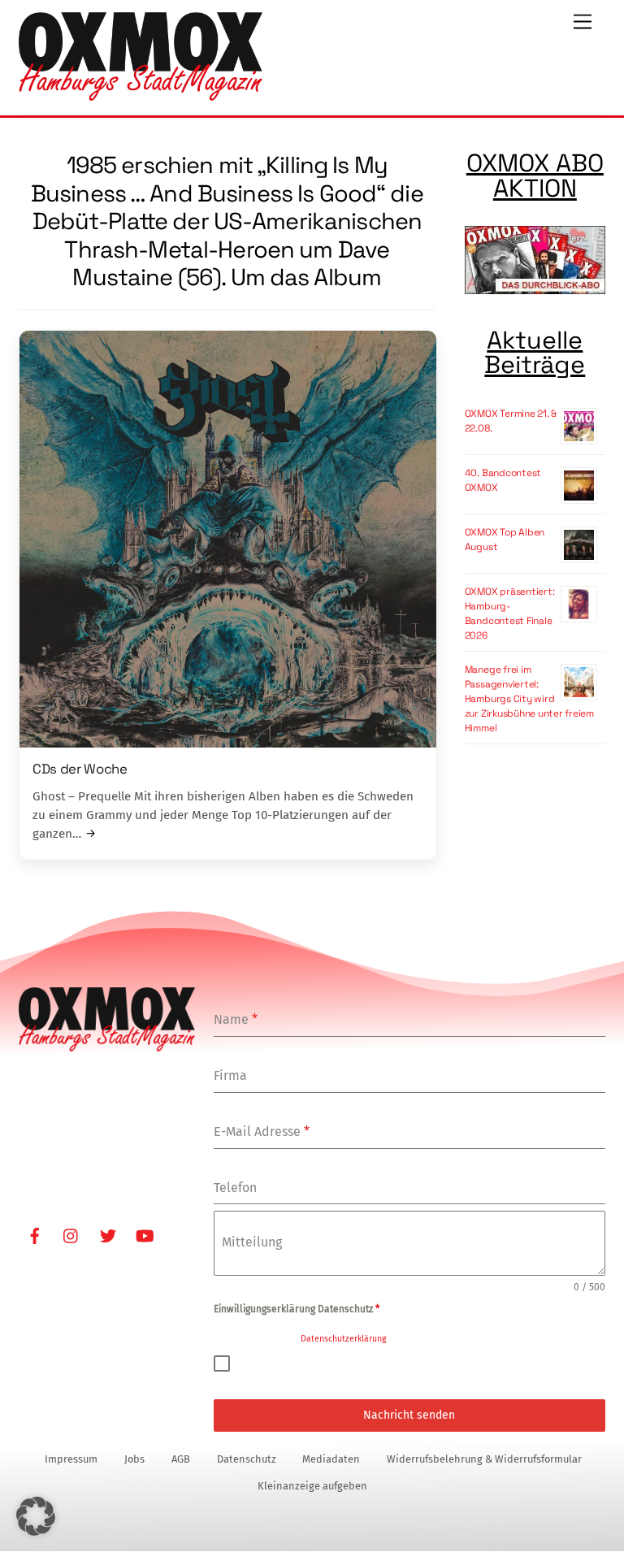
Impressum (71, 1459)
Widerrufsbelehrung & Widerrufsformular (484, 1459)
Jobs (134, 1459)
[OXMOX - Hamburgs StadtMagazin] (140, 94)
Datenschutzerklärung (343, 1338)
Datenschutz (246, 1459)
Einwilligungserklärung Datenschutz (296, 1309)
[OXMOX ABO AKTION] (535, 262)
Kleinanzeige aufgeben (312, 1486)
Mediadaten (331, 1459)
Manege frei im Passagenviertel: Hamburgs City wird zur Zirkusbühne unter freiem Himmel (529, 699)
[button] (36, 1516)
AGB (180, 1459)
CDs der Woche (80, 769)
